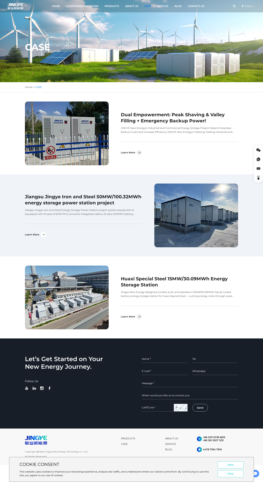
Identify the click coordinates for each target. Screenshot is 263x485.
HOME (56, 6)
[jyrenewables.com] (36, 440)
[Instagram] (42, 388)
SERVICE (162, 6)
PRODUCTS (112, 6)
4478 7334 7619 (212, 449)
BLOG (178, 6)
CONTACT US (196, 6)
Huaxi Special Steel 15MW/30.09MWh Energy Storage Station (174, 282)
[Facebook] (50, 388)
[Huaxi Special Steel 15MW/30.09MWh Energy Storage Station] (67, 297)
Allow (231, 465)
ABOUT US (131, 6)
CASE (147, 6)
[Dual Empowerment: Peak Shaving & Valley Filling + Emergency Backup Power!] (67, 133)
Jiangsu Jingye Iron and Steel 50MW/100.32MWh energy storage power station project (83, 200)
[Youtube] (27, 388)
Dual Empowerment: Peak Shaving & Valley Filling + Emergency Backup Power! (173, 118)
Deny (230, 473)
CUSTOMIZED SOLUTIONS (82, 6)
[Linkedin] (35, 388)
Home (29, 87)
